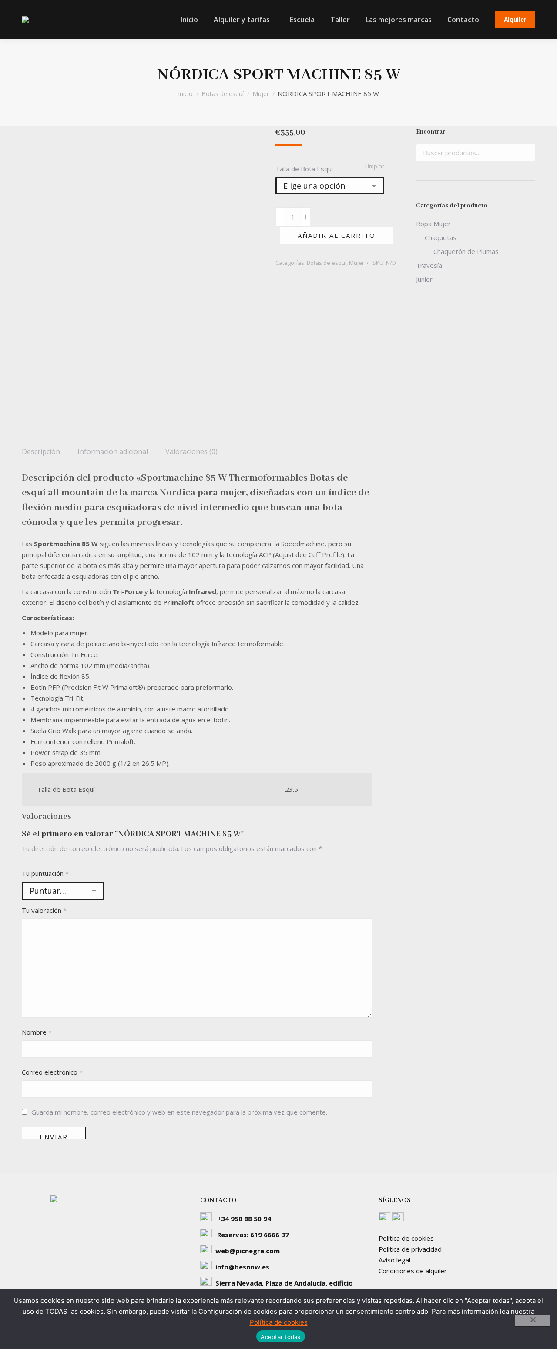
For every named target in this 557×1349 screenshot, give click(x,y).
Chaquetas (440, 237)
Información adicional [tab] (112, 451)
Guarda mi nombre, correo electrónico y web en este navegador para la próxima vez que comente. (179, 1112)
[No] (532, 1321)
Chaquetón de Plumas (466, 251)
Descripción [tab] (41, 451)
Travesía (429, 265)
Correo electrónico (52, 1072)
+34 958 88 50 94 (244, 1218)
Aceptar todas (280, 1336)
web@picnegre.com (247, 1250)
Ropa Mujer (433, 223)
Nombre (37, 1032)
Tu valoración (44, 910)
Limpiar (374, 166)
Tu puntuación (45, 873)
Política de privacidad (410, 1249)
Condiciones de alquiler (413, 1270)
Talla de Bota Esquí (304, 168)
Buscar (526, 152)
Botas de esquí (326, 263)
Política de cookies (406, 1238)
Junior (424, 279)
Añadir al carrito (337, 235)
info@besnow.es (242, 1266)
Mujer (356, 263)
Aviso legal (394, 1260)
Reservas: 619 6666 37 (253, 1234)
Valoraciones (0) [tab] (191, 451)
